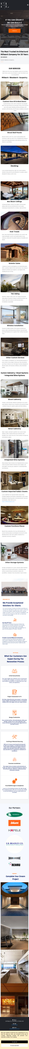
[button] (27, 5)
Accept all (14, 1042)
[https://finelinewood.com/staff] (14, 587)
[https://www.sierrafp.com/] (14, 814)
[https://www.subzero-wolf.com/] (14, 858)
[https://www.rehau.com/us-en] (14, 864)
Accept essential (14, 1045)
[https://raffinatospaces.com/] (14, 481)
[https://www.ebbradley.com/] (14, 844)
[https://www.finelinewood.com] (5, 5)
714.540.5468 (14, 1025)
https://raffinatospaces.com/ (8, 501)
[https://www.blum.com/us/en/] (14, 823)
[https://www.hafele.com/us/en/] (14, 830)
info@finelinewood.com (14, 1028)
